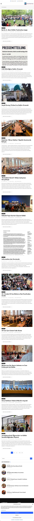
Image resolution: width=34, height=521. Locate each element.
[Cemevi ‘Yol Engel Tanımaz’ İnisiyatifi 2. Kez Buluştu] (4, 479)
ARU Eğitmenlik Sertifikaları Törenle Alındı (15, 472)
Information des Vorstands (11, 259)
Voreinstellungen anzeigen (17, 517)
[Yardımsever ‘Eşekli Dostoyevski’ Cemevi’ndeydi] (4, 492)
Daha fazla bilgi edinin (6, 41)
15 (19, 452)
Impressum (21, 519)
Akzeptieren (17, 512)
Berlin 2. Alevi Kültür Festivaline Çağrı (15, 30)
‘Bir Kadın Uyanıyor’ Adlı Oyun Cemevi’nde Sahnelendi (17, 485)
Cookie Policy (13, 519)
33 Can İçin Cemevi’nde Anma (12, 330)
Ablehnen (17, 515)
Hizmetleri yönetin (3, 510)
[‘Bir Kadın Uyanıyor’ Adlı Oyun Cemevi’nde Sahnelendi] (4, 486)
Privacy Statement (17, 519)
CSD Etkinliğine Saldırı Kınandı (12, 69)
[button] (32, 504)
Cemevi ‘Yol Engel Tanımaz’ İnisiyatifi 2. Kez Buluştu (17, 479)
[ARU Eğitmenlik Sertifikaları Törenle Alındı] (4, 472)
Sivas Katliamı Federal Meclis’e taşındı (15, 400)
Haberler (8, 471)
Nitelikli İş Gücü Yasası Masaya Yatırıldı (14, 466)
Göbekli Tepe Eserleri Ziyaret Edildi (14, 215)
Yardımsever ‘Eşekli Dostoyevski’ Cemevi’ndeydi (16, 492)
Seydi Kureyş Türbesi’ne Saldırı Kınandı (15, 105)
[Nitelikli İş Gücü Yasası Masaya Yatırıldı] (4, 466)
